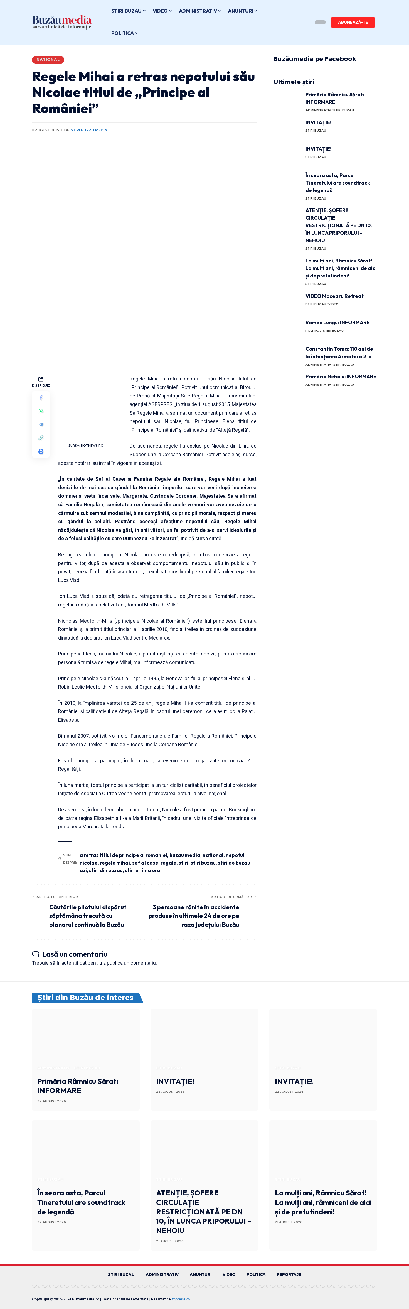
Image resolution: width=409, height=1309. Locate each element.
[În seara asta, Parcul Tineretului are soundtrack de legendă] (287, 181)
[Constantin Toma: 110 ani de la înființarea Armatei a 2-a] (287, 355)
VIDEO (333, 304)
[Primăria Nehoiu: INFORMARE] (287, 383)
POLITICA (313, 331)
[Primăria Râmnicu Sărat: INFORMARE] (287, 101)
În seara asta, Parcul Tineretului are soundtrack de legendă (337, 182)
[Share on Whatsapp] (41, 411)
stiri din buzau (106, 870)
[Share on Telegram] (41, 424)
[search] (304, 22)
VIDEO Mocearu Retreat (334, 296)
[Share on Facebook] (41, 398)
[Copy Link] (41, 438)
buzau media (184, 855)
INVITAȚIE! (318, 122)
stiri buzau (203, 862)
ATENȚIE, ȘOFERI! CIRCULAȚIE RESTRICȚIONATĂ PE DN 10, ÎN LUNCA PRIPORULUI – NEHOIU (338, 225)
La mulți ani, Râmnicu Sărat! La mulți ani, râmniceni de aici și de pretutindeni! (341, 268)
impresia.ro (181, 1299)
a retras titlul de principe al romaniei (123, 855)
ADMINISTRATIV (318, 110)
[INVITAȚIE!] (287, 129)
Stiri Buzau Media (89, 130)
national (213, 855)
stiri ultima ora (142, 870)
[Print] (41, 451)
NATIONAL (48, 59)
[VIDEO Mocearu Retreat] (287, 302)
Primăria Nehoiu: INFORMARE (340, 376)
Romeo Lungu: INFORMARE (337, 322)
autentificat (74, 963)
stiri (183, 862)
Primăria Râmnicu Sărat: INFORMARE (78, 1086)
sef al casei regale (154, 862)
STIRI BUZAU (343, 110)
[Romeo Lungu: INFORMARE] (287, 329)
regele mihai (115, 862)
